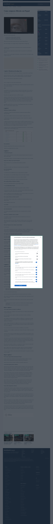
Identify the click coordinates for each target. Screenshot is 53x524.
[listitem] (26, 251)
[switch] (37, 253)
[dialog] (26, 262)
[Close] (41, 237)
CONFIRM (20, 285)
